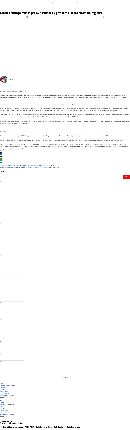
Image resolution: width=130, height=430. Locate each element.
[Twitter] (65, 155)
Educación (2, 387)
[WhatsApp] (65, 159)
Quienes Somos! (6, 421)
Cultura (2, 383)
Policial (2, 389)
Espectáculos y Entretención (7, 385)
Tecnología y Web (4, 393)
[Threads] (65, 157)
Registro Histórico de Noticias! (11, 423)
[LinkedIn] (65, 162)
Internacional (3, 397)
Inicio (1, 382)
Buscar (2, 171)
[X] (65, 153)
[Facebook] (65, 151)
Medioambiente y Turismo (7, 395)
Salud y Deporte (4, 391)
